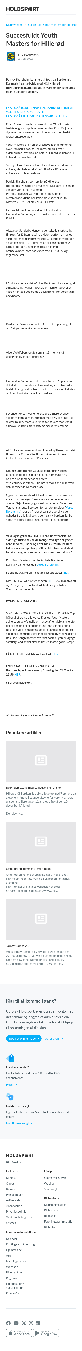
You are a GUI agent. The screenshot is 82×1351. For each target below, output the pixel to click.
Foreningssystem (16, 1261)
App (8, 1255)
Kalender (11, 1238)
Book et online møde (22, 1038)
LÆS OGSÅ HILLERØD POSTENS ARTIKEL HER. (37, 116)
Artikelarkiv (13, 1200)
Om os (10, 1183)
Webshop (12, 1267)
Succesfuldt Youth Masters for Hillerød (52, 24)
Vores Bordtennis (48, 564)
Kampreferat (13, 1293)
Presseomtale (14, 1194)
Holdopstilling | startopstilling (15, 1285)
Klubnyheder (14, 24)
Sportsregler (51, 1189)
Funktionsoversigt (18, 1123)
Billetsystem (14, 1272)
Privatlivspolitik (16, 1211)
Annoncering (14, 1205)
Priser (10, 1084)
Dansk (15, 1162)
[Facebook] (8, 1323)
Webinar (49, 1183)
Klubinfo (49, 1227)
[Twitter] (24, 1323)
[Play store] (46, 1333)
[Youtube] (16, 1323)
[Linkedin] (38, 1323)
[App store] (19, 1333)
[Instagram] (31, 1323)
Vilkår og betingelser (19, 1217)
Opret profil (52, 1038)
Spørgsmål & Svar (55, 1177)
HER (66, 572)
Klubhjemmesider (55, 1204)
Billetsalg (50, 1215)
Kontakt (11, 1177)
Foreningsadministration (59, 1221)
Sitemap (11, 1222)
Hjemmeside (14, 1250)
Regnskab (12, 1278)
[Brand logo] (23, 9)
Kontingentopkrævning (20, 1244)
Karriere (11, 1189)
